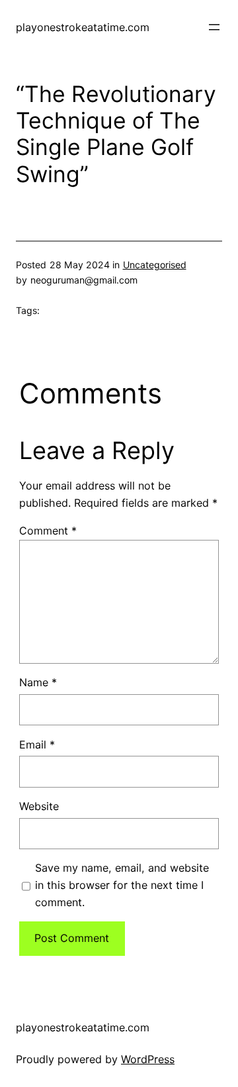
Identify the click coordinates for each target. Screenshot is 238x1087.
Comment (48, 530)
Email (37, 744)
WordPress (148, 1059)
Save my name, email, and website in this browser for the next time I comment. (122, 885)
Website (39, 806)
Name (38, 682)
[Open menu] (214, 27)
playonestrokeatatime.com (82, 27)
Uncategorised (154, 264)
